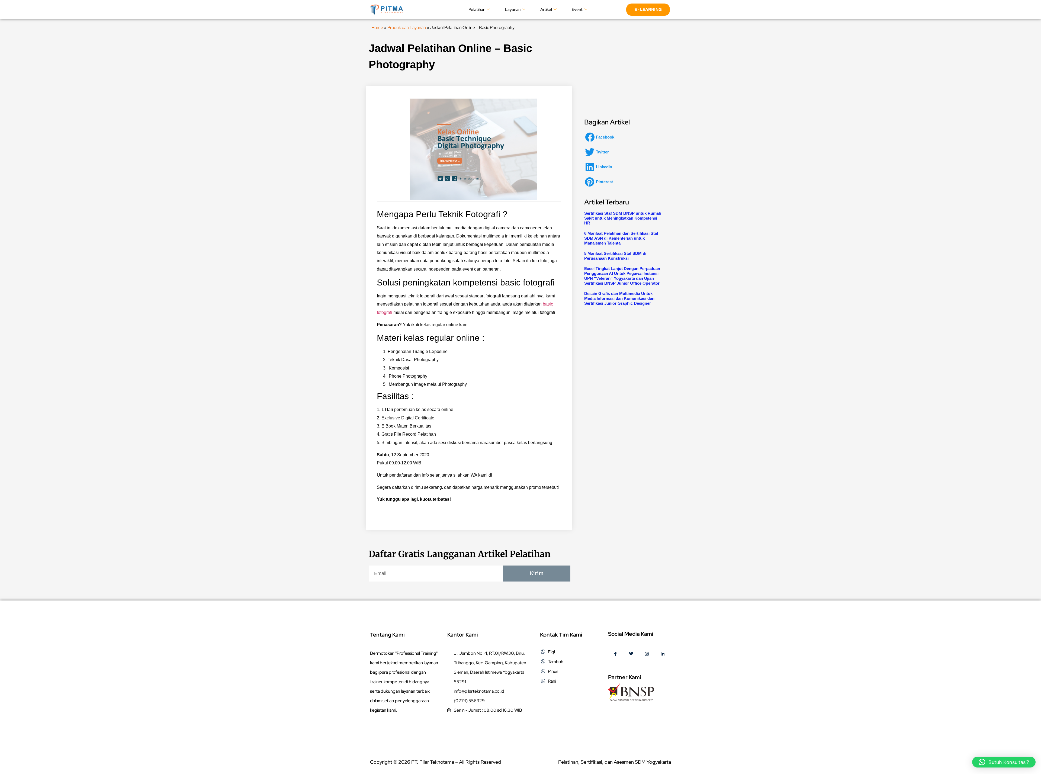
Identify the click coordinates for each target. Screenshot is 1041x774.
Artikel (546, 9)
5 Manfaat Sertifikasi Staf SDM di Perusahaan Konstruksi (615, 256)
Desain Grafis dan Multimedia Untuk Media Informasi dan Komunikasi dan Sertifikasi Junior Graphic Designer (619, 298)
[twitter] (631, 654)
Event (577, 9)
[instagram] (647, 654)
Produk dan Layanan (406, 27)
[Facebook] (615, 654)
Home (377, 27)
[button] (601, 137)
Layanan (512, 9)
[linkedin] (663, 654)
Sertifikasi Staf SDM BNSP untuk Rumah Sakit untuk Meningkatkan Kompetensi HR (622, 218)
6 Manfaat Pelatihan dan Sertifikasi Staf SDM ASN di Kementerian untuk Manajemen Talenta (621, 238)
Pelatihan (476, 9)
